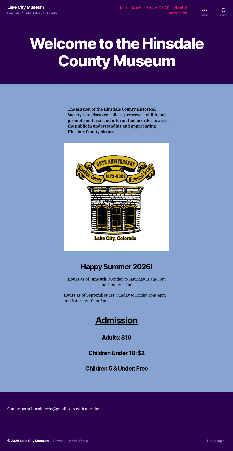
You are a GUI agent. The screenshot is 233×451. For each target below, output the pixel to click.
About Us (181, 7)
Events (137, 7)
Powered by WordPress (70, 441)
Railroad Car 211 (158, 7)
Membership (178, 13)
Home (123, 7)
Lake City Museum (25, 7)
